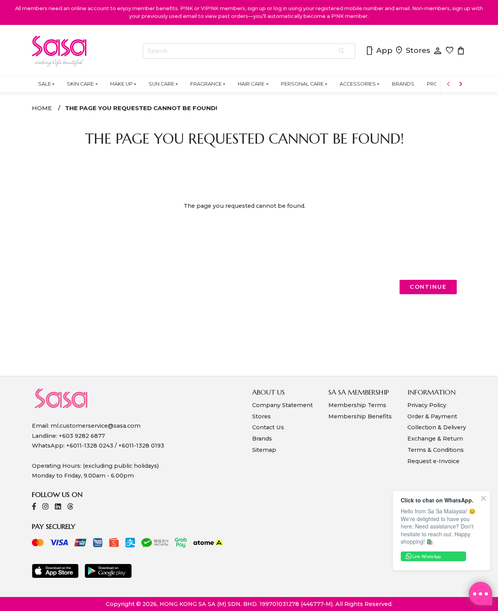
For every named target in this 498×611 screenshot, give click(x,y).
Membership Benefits (360, 416)
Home (42, 108)
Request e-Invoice (433, 461)
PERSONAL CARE (302, 84)
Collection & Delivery (436, 427)
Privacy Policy (426, 405)
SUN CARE (161, 84)
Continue (428, 286)
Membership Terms (357, 405)
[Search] (341, 51)
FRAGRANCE (206, 84)
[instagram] (45, 507)
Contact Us (268, 427)
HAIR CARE (251, 84)
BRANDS (403, 84)
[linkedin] (58, 507)
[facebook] (34, 507)
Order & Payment (432, 416)
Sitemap (264, 449)
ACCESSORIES (358, 84)
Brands (262, 438)
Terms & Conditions (435, 449)
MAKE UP (121, 84)
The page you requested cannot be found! (141, 108)
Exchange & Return (435, 438)
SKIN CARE (80, 84)
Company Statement (282, 405)
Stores (412, 51)
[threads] (70, 507)
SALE (44, 84)
